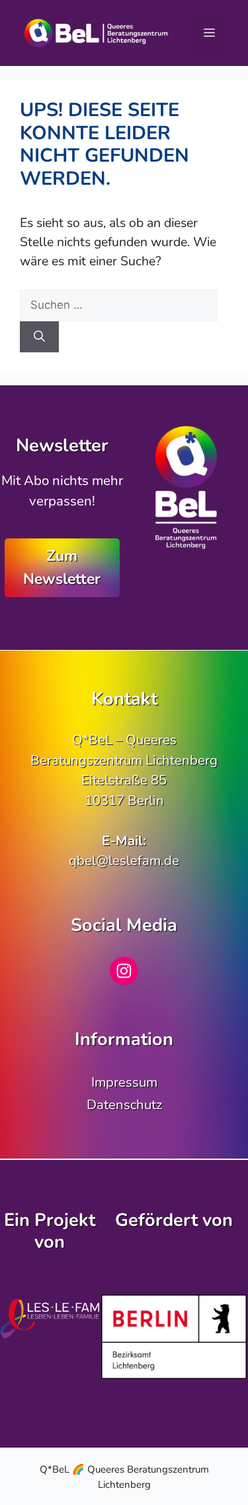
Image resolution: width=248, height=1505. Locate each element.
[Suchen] (39, 337)
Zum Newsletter (62, 567)
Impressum (124, 1082)
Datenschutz (124, 1104)
